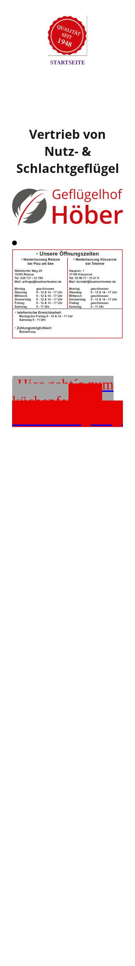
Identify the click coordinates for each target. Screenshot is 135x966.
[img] (67, 36)
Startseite (67, 62)
